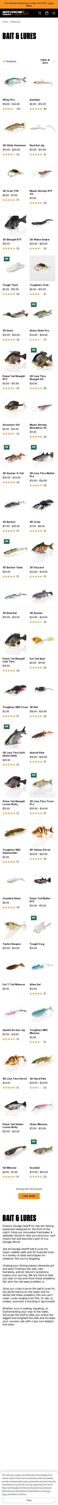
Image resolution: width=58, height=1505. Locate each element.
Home (5, 22)
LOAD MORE (29, 1196)
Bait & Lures (15, 22)
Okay (29, 1500)
